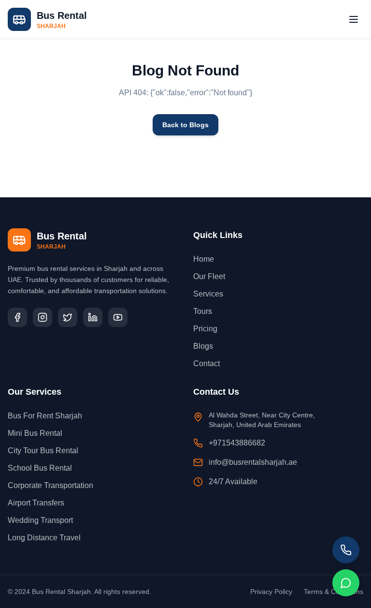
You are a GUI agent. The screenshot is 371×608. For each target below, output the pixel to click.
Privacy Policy (271, 591)
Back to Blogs (185, 125)
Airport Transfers (36, 503)
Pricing (205, 329)
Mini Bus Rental (35, 433)
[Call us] (345, 550)
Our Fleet (209, 276)
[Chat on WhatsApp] (345, 582)
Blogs (203, 346)
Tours (202, 311)
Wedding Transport (40, 520)
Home (203, 259)
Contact (206, 363)
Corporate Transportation (50, 485)
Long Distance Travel (44, 538)
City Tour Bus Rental (43, 450)
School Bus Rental (40, 468)
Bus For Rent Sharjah (45, 416)
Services (208, 294)
